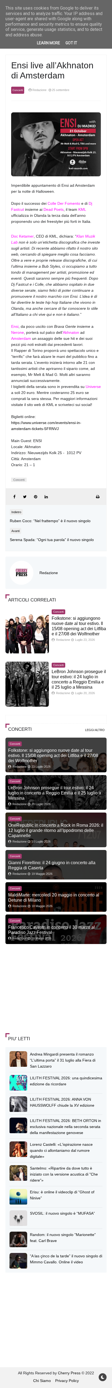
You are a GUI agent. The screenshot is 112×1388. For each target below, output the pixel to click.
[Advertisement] (46, 989)
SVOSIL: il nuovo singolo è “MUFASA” (62, 1213)
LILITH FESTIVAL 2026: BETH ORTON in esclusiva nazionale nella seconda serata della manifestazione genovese (65, 1126)
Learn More (48, 43)
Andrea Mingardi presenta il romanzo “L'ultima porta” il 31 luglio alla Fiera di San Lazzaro (62, 1060)
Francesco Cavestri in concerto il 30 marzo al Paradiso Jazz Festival (51, 930)
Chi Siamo (42, 1380)
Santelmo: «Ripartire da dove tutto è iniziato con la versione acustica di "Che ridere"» (64, 1174)
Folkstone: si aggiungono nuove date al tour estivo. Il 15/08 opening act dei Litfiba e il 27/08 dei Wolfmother (53, 755)
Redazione (48, 573)
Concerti (18, 90)
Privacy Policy (67, 1380)
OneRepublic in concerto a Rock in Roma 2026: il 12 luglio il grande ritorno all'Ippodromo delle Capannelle (55, 830)
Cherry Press (69, 1373)
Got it (71, 43)
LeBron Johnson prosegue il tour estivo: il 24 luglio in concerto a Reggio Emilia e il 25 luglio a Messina (54, 792)
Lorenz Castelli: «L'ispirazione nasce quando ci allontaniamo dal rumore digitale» (61, 1150)
